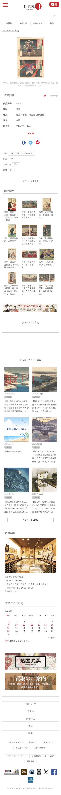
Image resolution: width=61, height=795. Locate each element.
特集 (52, 23)
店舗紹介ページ (12, 591)
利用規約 (30, 761)
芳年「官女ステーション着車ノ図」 (28, 265)
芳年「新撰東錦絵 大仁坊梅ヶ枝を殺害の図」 (28, 241)
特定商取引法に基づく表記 (43, 756)
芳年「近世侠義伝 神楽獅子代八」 (46, 215)
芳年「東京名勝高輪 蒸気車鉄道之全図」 (28, 215)
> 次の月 (52, 638)
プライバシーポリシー (16, 756)
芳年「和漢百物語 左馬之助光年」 (46, 241)
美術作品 (23, 23)
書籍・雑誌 (37, 23)
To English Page (52, 96)
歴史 (16, 164)
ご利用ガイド (47, 742)
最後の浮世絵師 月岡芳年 (21, 153)
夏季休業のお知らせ (12, 451)
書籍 (30, 726)
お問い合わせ (40, 748)
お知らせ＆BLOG (15, 742)
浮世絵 (9, 23)
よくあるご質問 (22, 748)
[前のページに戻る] (10, 30)
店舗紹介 (32, 742)
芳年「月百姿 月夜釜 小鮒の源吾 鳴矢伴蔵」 (11, 265)
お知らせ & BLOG (30, 359)
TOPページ (30, 704)
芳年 (18, 109)
